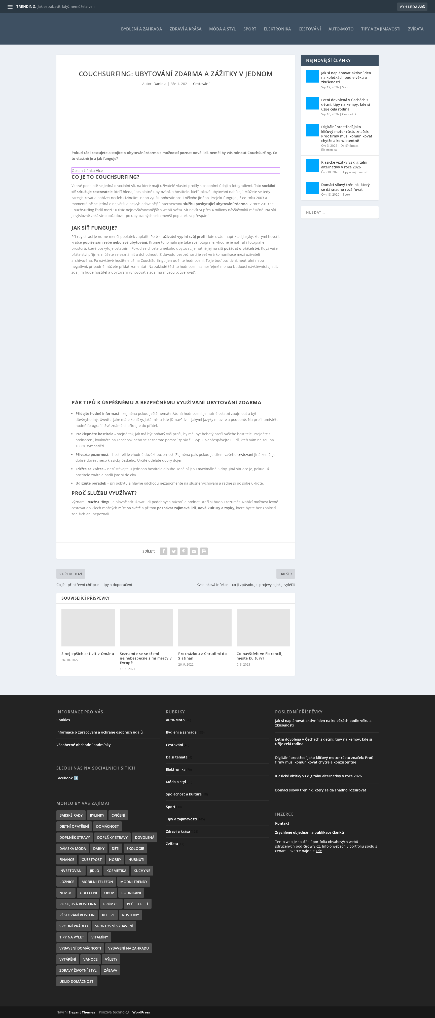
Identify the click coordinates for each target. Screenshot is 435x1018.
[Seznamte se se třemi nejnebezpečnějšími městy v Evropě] (146, 627)
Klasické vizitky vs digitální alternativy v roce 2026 (344, 164)
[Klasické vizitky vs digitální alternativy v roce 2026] (312, 165)
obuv (109, 892)
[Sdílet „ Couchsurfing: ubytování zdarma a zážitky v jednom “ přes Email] (194, 551)
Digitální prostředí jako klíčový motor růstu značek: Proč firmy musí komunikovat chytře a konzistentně (346, 133)
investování (71, 870)
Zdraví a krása (186, 29)
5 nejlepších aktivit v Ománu (87, 653)
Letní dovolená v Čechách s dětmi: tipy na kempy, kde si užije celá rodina (345, 104)
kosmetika (116, 870)
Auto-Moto (341, 29)
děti (115, 848)
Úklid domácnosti (76, 981)
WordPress (141, 1012)
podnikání (131, 892)
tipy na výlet (71, 937)
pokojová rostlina (77, 903)
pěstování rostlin (77, 915)
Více (99, 170)
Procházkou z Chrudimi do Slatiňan (202, 656)
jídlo (94, 870)
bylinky (97, 815)
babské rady (71, 815)
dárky (98, 848)
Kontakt (282, 823)
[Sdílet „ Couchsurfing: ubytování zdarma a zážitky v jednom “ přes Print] (204, 551)
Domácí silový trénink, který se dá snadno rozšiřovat (345, 187)
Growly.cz (311, 846)
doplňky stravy (112, 837)
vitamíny (99, 937)
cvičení (118, 815)
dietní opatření (74, 826)
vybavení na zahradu (128, 948)
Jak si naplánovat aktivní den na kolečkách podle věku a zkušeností (346, 77)
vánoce (90, 959)
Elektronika (277, 29)
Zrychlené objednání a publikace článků (309, 832)
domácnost (107, 826)
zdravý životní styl (78, 970)
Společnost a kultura (184, 794)
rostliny (130, 915)
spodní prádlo (73, 926)
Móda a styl (222, 29)
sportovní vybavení (114, 926)
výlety (111, 959)
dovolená (144, 837)
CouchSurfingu (98, 501)
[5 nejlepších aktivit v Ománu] (88, 627)
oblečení (88, 892)
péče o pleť (138, 903)
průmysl (111, 903)
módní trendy (133, 881)
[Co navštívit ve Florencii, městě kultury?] (263, 627)
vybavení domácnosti (80, 948)
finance (66, 859)
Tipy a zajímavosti (381, 29)
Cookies (63, 719)
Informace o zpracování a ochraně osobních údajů (99, 732)
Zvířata (416, 29)
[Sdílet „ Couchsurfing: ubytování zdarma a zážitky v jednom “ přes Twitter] (174, 551)
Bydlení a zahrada (141, 29)
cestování (245, 454)
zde (319, 850)
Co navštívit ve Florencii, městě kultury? (259, 656)
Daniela (160, 83)
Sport (249, 29)
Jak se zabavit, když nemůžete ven (66, 6)
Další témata (349, 145)
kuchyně (142, 870)
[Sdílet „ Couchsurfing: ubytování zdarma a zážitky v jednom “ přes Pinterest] (184, 551)
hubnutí (136, 859)
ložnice (66, 881)
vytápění (67, 959)
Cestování (310, 29)
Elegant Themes (82, 1012)
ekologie (135, 848)
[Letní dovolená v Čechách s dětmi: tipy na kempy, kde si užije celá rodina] (312, 103)
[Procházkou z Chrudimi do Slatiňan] (205, 627)
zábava (110, 970)
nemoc (65, 892)
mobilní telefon (97, 881)
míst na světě (129, 507)
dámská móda (72, 848)
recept (108, 915)
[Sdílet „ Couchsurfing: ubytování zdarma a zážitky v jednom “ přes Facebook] (164, 551)
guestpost (92, 859)
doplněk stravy (74, 837)
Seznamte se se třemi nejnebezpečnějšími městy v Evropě (146, 658)
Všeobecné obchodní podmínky (83, 744)
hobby (115, 859)
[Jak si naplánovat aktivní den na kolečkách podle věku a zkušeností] (312, 76)
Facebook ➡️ (67, 778)
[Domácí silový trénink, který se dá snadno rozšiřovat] (312, 188)
